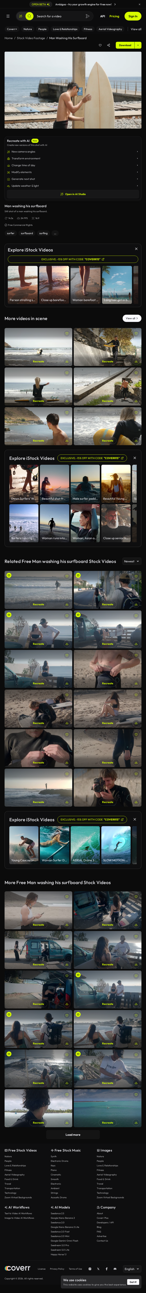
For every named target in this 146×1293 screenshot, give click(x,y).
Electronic (56, 1183)
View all (136, 29)
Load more (73, 1135)
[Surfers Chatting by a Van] (107, 989)
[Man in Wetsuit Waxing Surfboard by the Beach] (38, 709)
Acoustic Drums (59, 1197)
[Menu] (8, 16)
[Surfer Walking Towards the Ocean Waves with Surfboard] (107, 748)
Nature (8, 1156)
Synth (54, 1156)
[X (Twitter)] (98, 1268)
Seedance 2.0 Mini (60, 1236)
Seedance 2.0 (57, 1222)
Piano (54, 1170)
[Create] (21, 16)
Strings (54, 1192)
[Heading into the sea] (107, 426)
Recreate (38, 361)
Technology (10, 1192)
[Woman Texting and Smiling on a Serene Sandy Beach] (38, 910)
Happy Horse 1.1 (58, 1254)
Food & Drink (11, 1179)
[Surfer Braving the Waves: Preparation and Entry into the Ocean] (38, 590)
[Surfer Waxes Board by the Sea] (107, 1069)
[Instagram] (89, 1268)
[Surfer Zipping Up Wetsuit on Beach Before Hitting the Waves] (38, 748)
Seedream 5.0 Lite (60, 1249)
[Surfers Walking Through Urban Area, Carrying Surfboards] (107, 590)
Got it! (133, 1282)
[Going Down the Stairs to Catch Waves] (38, 1069)
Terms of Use (75, 1268)
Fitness (8, 1170)
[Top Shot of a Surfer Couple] (107, 910)
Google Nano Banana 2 (63, 1217)
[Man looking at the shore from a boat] (38, 1108)
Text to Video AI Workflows (18, 1213)
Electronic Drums (59, 1160)
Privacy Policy (57, 1268)
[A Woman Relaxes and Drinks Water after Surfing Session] (107, 709)
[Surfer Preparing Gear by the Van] (38, 989)
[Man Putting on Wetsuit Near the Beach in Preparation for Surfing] (107, 669)
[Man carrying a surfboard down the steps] (107, 386)
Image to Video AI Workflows (19, 1217)
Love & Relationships (15, 1165)
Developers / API (105, 1222)
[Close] (139, 4)
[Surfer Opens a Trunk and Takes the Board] (38, 950)
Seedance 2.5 (57, 1213)
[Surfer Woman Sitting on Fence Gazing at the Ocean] (38, 669)
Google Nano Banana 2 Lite (65, 1227)
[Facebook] (106, 1268)
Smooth (55, 1179)
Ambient (55, 1188)
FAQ (99, 1231)
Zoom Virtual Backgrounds (18, 1197)
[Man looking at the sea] (38, 426)
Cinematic (56, 1174)
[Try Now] (115, 4)
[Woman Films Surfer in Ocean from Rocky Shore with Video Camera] (38, 788)
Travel (8, 1183)
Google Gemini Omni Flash (64, 1240)
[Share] (108, 45)
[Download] (66, 361)
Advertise (101, 1236)
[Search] (29, 16)
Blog (99, 1227)
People (8, 1160)
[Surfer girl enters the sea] (38, 347)
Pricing (114, 16)
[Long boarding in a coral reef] (107, 1108)
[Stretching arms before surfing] (38, 386)
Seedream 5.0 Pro (60, 1245)
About (100, 1213)
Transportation (12, 1188)
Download (125, 45)
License (41, 1268)
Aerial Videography (15, 1174)
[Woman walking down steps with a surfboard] (107, 347)
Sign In (133, 16)
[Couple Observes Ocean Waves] (38, 1029)
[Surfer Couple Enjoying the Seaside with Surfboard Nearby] (38, 629)
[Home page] (17, 1269)
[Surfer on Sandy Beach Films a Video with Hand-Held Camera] (107, 788)
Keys (53, 1165)
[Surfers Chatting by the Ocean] (107, 950)
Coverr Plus (102, 1217)
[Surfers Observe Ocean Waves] (107, 1029)
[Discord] (115, 1268)
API (102, 16)
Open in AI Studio (75, 194)
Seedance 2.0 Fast (60, 1231)
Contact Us (102, 1240)
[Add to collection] (100, 45)
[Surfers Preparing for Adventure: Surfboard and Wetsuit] (107, 629)
